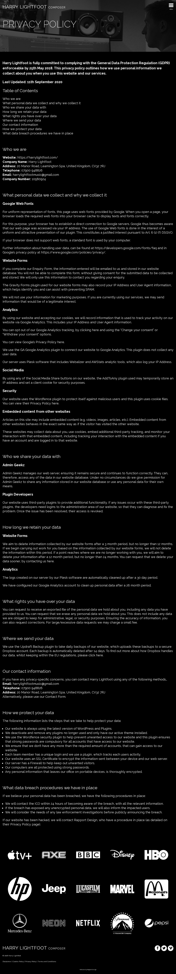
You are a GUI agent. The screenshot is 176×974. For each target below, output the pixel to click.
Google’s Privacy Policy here (43, 342)
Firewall (36, 763)
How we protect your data (22, 129)
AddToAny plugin (114, 378)
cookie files (159, 399)
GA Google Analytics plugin (40, 350)
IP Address (121, 285)
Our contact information (20, 124)
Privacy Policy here (44, 403)
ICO (37, 803)
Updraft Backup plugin (37, 646)
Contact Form (55, 696)
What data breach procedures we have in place (38, 133)
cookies (67, 318)
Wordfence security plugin (42, 737)
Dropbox (153, 651)
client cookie (42, 382)
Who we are (12, 99)
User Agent (144, 285)
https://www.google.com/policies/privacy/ (73, 252)
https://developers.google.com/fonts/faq (126, 248)
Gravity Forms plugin (24, 285)
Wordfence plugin (48, 399)
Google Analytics (32, 322)
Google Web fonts (111, 228)
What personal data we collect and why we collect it (42, 103)
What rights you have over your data (30, 116)
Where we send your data (22, 120)
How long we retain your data (24, 112)
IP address (10, 382)
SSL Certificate (47, 759)
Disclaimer (7, 961)
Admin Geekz (12, 473)
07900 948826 (31, 170)
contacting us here (40, 561)
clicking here (89, 330)
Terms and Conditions (47, 961)
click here (96, 655)
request (20, 609)
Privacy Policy (20, 824)
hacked (43, 820)
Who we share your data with (24, 107)
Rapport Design (91, 969)
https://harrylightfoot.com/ (37, 157)
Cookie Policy (18, 961)
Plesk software (38, 362)
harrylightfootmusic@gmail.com (36, 175)
